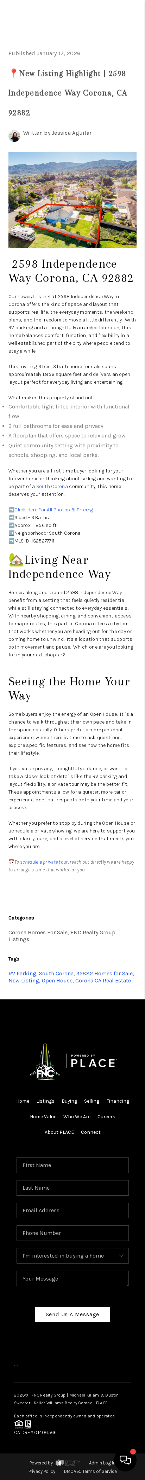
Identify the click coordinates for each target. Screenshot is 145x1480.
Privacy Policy (42, 1471)
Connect (91, 1132)
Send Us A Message (73, 1314)
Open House (57, 980)
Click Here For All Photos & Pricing (53, 510)
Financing (117, 1101)
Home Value (43, 1117)
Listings (45, 1101)
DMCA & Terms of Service (90, 1471)
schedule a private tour (44, 862)
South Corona (52, 486)
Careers (106, 1117)
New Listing (23, 980)
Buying (69, 1101)
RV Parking (22, 973)
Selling (91, 1101)
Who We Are (76, 1117)
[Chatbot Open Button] (125, 1460)
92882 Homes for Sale (104, 973)
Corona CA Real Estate (103, 980)
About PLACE (59, 1132)
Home (22, 1101)
